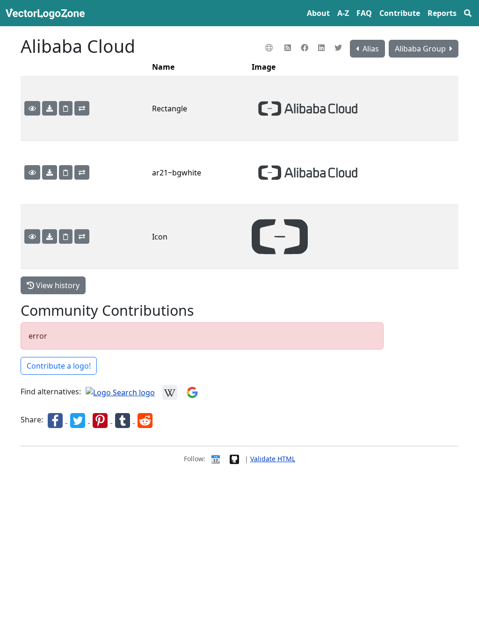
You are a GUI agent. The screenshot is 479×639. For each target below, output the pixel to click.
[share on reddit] (145, 420)
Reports (442, 13)
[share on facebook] (56, 420)
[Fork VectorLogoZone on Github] (234, 458)
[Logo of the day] (215, 458)
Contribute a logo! (59, 366)
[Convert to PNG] (81, 108)
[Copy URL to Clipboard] (66, 108)
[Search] (467, 13)
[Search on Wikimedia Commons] (170, 392)
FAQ (364, 13)
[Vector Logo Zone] (47, 13)
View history (57, 285)
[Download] (49, 108)
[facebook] (305, 48)
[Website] (270, 48)
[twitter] (339, 48)
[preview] (32, 108)
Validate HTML (272, 458)
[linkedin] (322, 48)
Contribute (399, 13)
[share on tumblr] (123, 420)
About (318, 13)
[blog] (289, 48)
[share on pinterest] (101, 420)
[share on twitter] (78, 420)
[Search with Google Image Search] (192, 392)
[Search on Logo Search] (120, 392)
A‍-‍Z (343, 13)
